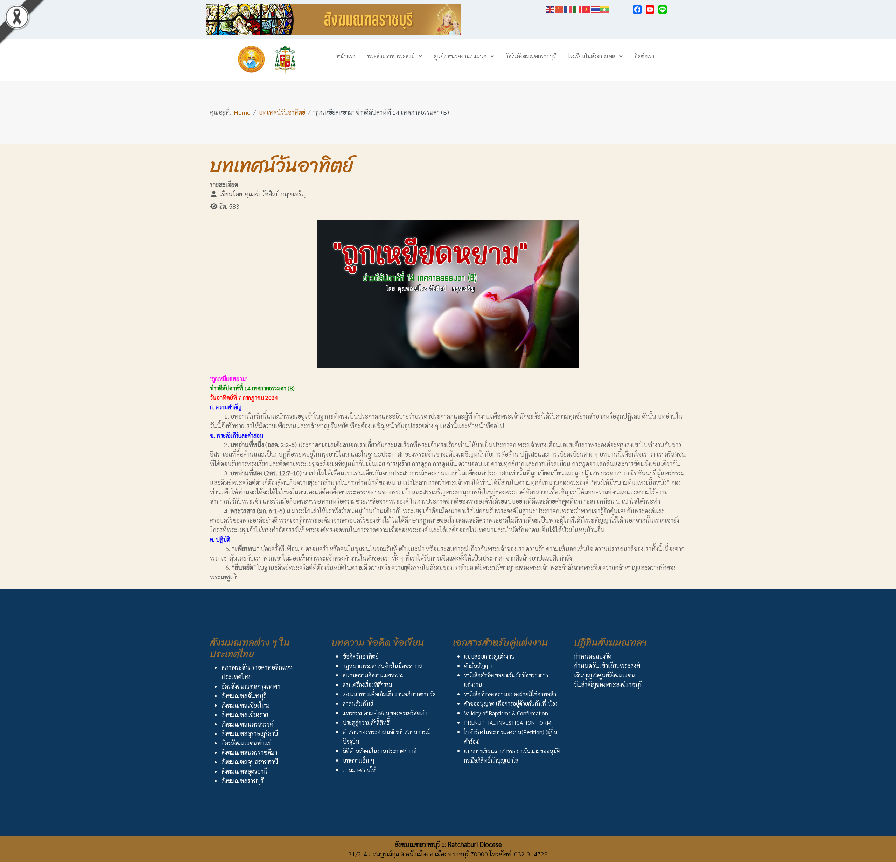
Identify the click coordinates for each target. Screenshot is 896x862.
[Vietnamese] (586, 8)
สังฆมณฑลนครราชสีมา (249, 752)
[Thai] (595, 8)
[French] (568, 8)
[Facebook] (637, 9)
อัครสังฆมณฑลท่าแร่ (246, 743)
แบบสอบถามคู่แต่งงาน (489, 656)
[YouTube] (650, 9)
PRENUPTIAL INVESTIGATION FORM (507, 722)
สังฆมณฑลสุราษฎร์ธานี (249, 733)
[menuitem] (345, 56)
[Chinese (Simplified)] (559, 8)
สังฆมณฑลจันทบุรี (243, 695)
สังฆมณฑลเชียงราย (244, 714)
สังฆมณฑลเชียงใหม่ (245, 705)
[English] (550, 8)
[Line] (662, 9)
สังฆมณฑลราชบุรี (242, 781)
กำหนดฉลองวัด (592, 656)
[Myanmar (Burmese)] (604, 8)
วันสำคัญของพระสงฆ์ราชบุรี (608, 684)
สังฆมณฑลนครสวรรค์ (247, 724)
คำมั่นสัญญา (478, 665)
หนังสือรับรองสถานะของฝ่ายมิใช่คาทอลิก (510, 694)
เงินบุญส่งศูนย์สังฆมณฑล (604, 675)
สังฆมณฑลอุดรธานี (244, 771)
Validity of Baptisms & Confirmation (506, 713)
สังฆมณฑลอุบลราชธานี (249, 762)
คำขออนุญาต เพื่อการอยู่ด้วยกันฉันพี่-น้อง (511, 703)
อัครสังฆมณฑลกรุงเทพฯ (250, 686)
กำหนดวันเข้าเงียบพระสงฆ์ (607, 665)
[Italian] (577, 8)
